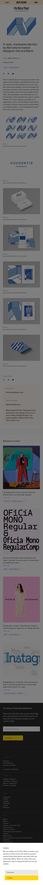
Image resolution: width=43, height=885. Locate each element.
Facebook (6, 803)
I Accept (9, 877)
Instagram (6, 797)
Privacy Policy (8, 827)
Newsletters (7, 835)
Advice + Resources (10, 783)
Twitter (5, 805)
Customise (10, 872)
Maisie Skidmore (14, 58)
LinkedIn (6, 801)
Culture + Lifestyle (9, 785)
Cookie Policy (8, 842)
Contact (6, 823)
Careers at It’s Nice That (11, 825)
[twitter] (8, 73)
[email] (13, 73)
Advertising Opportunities (12, 831)
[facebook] (4, 73)
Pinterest (6, 807)
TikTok (5, 799)
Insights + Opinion (9, 779)
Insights (5, 833)
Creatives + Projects (10, 781)
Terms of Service (9, 829)
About (5, 819)
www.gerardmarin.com (14, 392)
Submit (5, 821)
